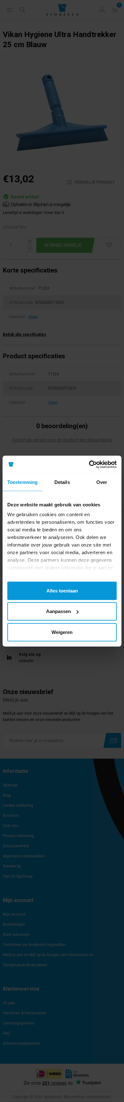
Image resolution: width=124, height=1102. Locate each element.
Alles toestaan (62, 590)
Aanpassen (58, 611)
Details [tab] (62, 482)
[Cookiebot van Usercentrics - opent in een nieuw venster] (89, 464)
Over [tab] (101, 482)
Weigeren (62, 632)
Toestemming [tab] (22, 482)
